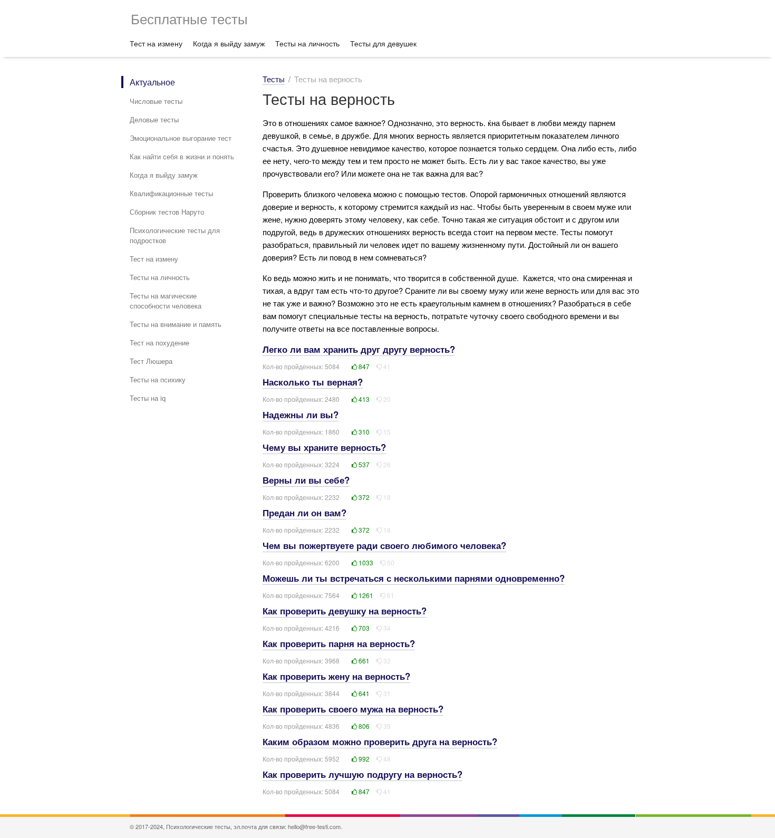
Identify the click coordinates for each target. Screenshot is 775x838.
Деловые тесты (154, 119)
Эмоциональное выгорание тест (180, 138)
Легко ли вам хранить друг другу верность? (359, 349)
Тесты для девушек (383, 43)
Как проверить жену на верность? (336, 676)
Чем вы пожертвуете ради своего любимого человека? (384, 545)
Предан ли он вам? (304, 512)
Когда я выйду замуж (229, 43)
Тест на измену (156, 43)
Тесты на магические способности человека (165, 301)
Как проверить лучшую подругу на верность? (362, 774)
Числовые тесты (156, 101)
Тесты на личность (307, 43)
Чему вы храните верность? (324, 447)
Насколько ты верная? (313, 381)
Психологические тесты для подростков (175, 235)
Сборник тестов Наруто (167, 212)
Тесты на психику (158, 379)
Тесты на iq (148, 398)
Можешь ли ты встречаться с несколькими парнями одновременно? (414, 578)
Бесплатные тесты (189, 18)
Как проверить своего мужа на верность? (353, 708)
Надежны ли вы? (300, 414)
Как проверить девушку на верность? (345, 610)
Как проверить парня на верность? (339, 643)
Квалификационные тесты (171, 193)
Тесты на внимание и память (175, 324)
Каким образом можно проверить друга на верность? (380, 741)
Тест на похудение (159, 343)
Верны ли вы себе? (306, 480)
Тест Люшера (151, 361)
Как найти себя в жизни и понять (182, 156)
